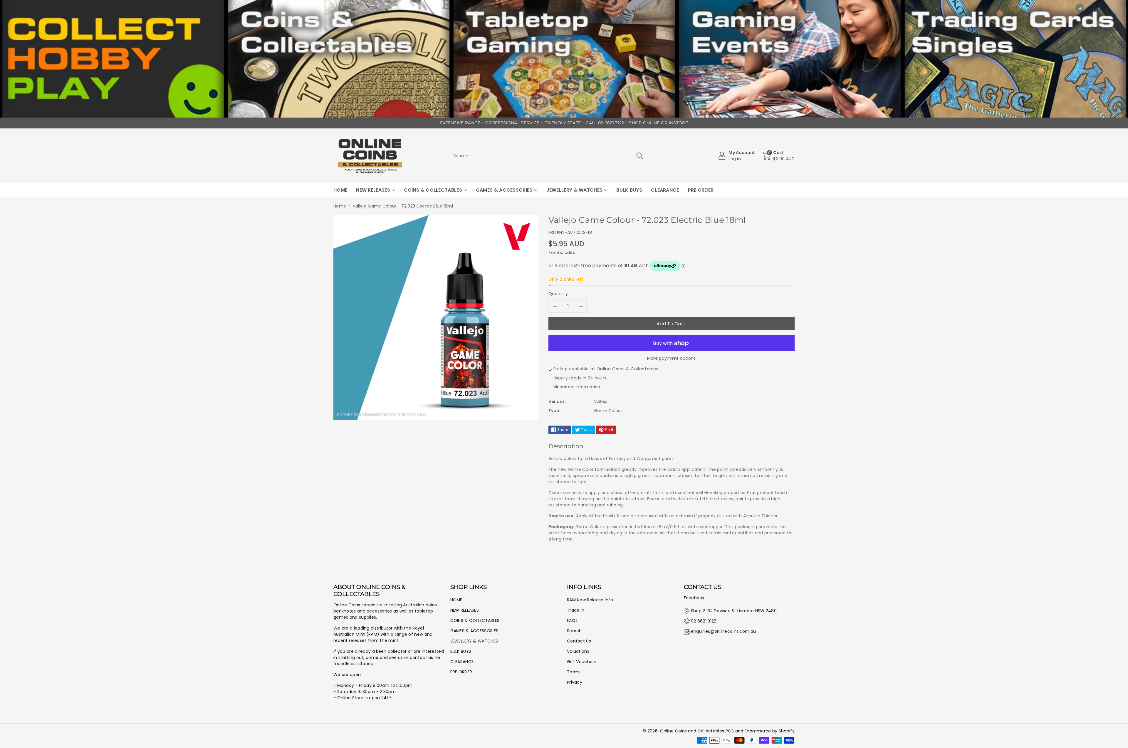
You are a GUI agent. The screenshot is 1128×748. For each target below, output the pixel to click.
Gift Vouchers (581, 662)
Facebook (694, 598)
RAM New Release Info (590, 600)
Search (574, 631)
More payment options (671, 358)
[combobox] (549, 155)
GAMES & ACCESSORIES (474, 631)
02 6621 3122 (703, 621)
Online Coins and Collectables (692, 731)
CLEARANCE (462, 662)
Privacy (574, 682)
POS (730, 731)
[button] (778, 155)
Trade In (575, 610)
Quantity (558, 294)
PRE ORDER (461, 672)
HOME (456, 600)
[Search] (640, 155)
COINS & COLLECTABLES (475, 620)
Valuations (578, 651)
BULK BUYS (460, 651)
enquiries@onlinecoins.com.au (723, 631)
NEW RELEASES (464, 610)
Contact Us (579, 641)
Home (339, 206)
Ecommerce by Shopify (770, 731)
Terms (574, 672)
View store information (576, 387)
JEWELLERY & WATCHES (474, 641)
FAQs (572, 620)
